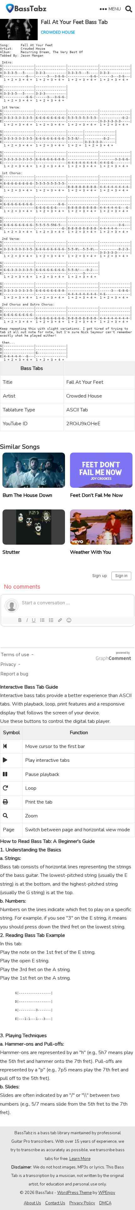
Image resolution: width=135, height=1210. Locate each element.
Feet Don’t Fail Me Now (96, 495)
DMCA (105, 1203)
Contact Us (55, 1203)
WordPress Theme (74, 1193)
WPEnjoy (106, 1193)
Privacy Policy (82, 1203)
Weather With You (90, 552)
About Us (32, 1203)
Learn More (79, 1159)
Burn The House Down (27, 495)
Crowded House (58, 32)
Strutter (11, 552)
